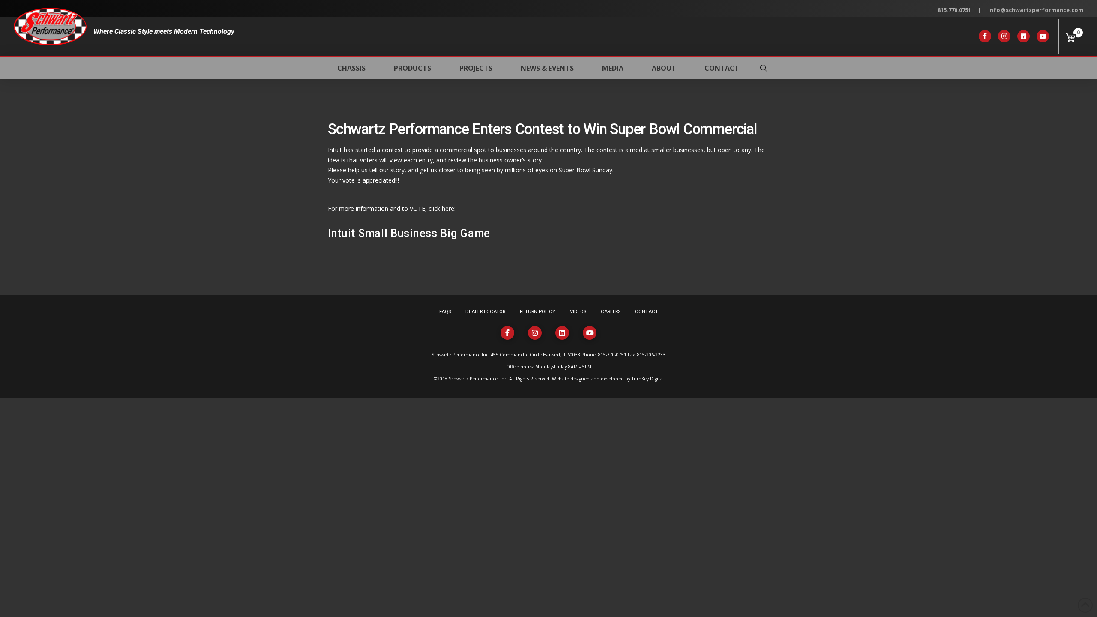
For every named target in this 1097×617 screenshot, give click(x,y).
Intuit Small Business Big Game (409, 233)
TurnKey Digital (648, 379)
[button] (763, 68)
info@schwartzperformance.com (1035, 10)
